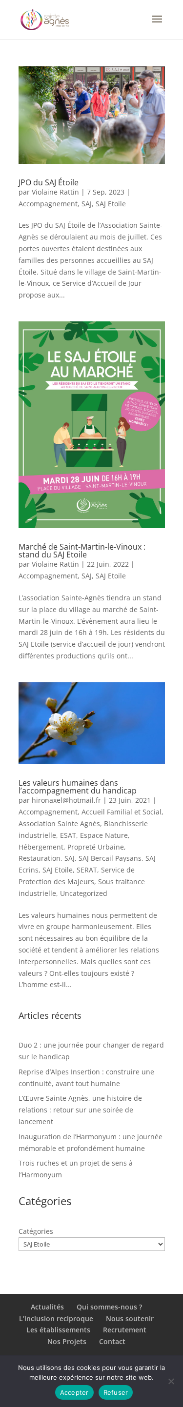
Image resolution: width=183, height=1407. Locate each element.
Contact (112, 1341)
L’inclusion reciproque (56, 1318)
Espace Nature (104, 835)
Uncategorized (83, 893)
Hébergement (41, 847)
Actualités (47, 1306)
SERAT (87, 869)
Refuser (115, 1392)
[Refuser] (171, 1381)
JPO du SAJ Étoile (49, 182)
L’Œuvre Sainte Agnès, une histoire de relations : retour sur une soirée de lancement (80, 1109)
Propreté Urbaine (95, 847)
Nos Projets (66, 1341)
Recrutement (124, 1329)
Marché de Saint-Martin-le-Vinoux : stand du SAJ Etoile (82, 550)
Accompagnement (48, 203)
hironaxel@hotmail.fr (66, 800)
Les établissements (58, 1329)
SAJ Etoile (111, 203)
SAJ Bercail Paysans (110, 858)
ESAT (68, 835)
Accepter (74, 1392)
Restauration (40, 858)
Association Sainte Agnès (59, 823)
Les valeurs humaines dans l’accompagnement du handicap (78, 786)
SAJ (86, 203)
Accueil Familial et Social (121, 811)
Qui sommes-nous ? (109, 1306)
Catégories (36, 1231)
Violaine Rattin (55, 192)
